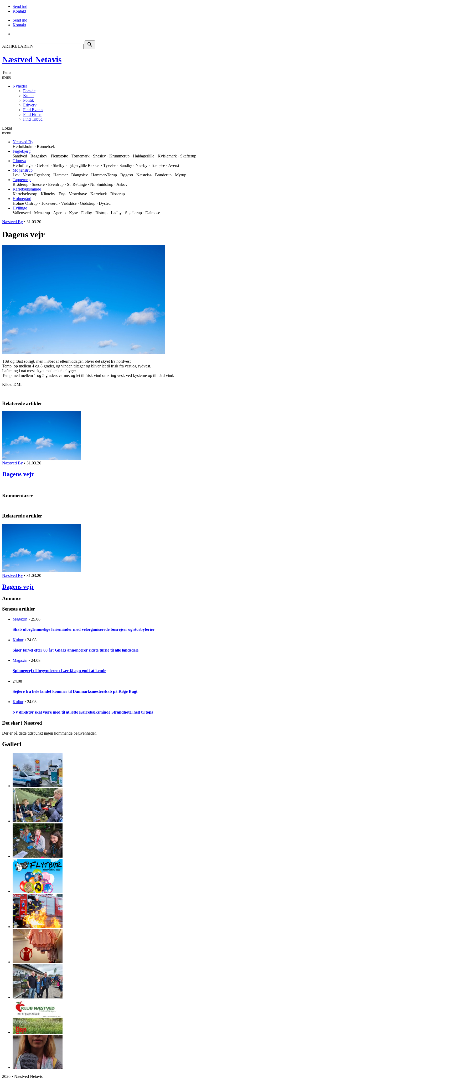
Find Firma (32, 114)
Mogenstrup (23, 170)
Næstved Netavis (31, 59)
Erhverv (30, 105)
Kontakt (19, 11)
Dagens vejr (18, 474)
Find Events (33, 109)
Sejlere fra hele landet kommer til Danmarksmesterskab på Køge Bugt (75, 691)
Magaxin (20, 619)
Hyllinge (20, 208)
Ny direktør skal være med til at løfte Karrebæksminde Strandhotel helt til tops (83, 712)
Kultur (28, 95)
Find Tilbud (33, 119)
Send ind (20, 6)
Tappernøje (22, 179)
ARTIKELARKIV (18, 46)
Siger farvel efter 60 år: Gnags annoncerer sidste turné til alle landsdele (75, 650)
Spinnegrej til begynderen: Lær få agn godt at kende (59, 670)
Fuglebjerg (21, 151)
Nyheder (20, 86)
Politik (28, 100)
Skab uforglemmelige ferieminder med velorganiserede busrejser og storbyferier (83, 629)
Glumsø (19, 160)
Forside (29, 91)
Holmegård (22, 198)
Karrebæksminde (27, 189)
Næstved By (23, 142)
